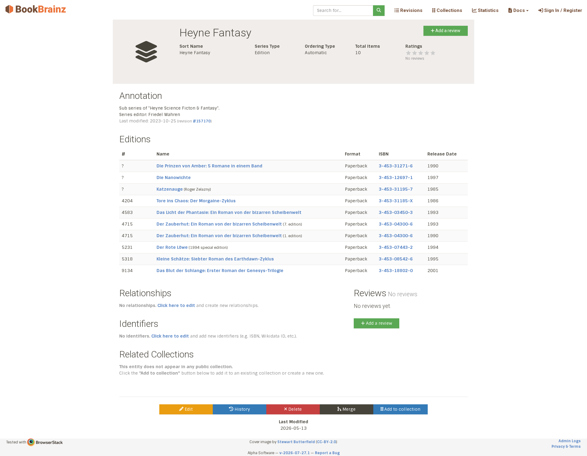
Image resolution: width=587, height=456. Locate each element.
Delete (294, 409)
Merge (348, 409)
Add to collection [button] (401, 409)
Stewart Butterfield (296, 441)
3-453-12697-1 (396, 177)
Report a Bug (327, 452)
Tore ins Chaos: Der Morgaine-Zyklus (196, 201)
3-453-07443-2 (396, 247)
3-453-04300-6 (396, 224)
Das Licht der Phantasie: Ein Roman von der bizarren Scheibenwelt (229, 212)
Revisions (411, 10)
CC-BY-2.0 (326, 441)
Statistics (488, 10)
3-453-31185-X (396, 201)
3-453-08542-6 (396, 259)
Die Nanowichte (174, 177)
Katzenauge (170, 189)
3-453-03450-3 (396, 212)
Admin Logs (570, 441)
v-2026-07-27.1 (294, 452)
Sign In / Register (562, 10)
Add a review (447, 30)
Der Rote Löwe (172, 247)
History (241, 409)
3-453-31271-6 (396, 166)
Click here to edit (176, 305)
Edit (188, 409)
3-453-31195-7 (396, 189)
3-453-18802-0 (396, 270)
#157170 (202, 121)
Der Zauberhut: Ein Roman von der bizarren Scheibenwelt (219, 224)
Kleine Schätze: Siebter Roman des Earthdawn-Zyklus (215, 259)
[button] (518, 10)
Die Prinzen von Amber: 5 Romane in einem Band (209, 166)
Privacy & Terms (566, 446)
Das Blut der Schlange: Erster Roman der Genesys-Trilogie (220, 270)
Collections (448, 10)
